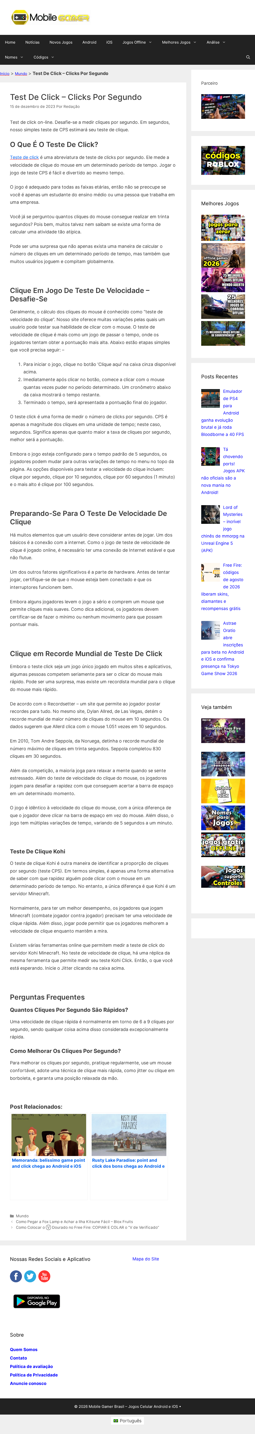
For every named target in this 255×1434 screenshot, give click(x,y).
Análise (213, 42)
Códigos (41, 57)
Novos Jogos (61, 42)
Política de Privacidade (34, 1374)
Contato (18, 1358)
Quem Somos (24, 1349)
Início (4, 73)
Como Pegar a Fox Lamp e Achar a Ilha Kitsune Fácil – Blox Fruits (74, 1221)
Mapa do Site (145, 1258)
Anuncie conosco (28, 1383)
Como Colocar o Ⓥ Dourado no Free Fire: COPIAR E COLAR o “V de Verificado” (87, 1227)
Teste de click (24, 157)
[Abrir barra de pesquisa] (248, 57)
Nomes (11, 57)
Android (89, 42)
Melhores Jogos (176, 42)
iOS (109, 42)
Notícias (32, 42)
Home (10, 42)
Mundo (21, 73)
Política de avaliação (31, 1366)
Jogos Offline (134, 42)
